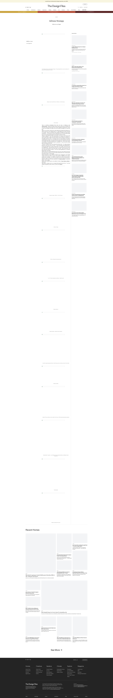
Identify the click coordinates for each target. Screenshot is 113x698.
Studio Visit (38, 669)
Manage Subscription (82, 673)
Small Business (39, 672)
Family (37, 673)
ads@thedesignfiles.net (80, 686)
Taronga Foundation (62, 159)
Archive (86, 696)
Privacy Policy (76, 696)
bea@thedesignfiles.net (79, 684)
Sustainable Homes (60, 669)
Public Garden (49, 675)
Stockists (79, 672)
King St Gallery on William (65, 161)
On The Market (70, 670)
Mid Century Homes (71, 672)
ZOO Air (48, 156)
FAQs (66, 696)
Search (85, 4)
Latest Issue (80, 669)
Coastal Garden (49, 669)
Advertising (36, 696)
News (68, 676)
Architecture (28, 670)
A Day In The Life (39, 670)
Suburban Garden (49, 673)
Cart (81, 7)
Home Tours (28, 669)
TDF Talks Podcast (71, 675)
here (53, 153)
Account (85, 7)
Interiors (27, 672)
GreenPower (59, 670)
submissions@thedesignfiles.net (55, 689)
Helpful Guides (60, 672)
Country (48, 670)
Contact (46, 696)
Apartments (28, 673)
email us (32, 686)
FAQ (78, 670)
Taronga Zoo (63, 154)
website (61, 164)
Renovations (69, 673)
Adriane (61, 331)
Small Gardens (49, 672)
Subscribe (85, 659)
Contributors (56, 696)
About (26, 696)
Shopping (69, 669)
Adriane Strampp (44, 126)
